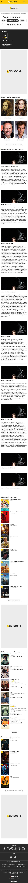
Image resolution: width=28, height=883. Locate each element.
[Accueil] (12, 2)
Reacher (12, 739)
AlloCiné (3, 864)
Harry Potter (12, 549)
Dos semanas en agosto (15, 499)
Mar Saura (21, 116)
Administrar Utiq (15, 872)
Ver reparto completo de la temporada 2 (14, 144)
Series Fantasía (10, 13)
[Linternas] (5, 710)
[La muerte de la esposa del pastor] (5, 659)
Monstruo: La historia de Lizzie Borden (18, 511)
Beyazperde (21, 864)
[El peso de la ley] (5, 723)
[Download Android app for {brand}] (16, 857)
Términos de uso (23, 870)
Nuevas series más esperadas (14, 600)
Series (6, 13)
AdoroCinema (6, 866)
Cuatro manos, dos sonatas (16, 586)
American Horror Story (15, 763)
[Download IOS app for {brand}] (12, 857)
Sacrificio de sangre (14, 679)
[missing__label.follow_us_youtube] (4, 848)
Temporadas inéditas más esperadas (14, 790)
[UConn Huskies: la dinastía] (5, 672)
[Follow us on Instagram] (16, 848)
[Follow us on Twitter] (12, 848)
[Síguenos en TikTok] (19, 848)
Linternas (12, 705)
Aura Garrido (7, 116)
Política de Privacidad (7, 872)
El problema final (14, 536)
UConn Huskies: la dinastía (16, 666)
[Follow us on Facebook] (8, 848)
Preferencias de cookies (14, 873)
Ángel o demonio (17, 13)
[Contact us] (23, 848)
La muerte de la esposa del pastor (17, 654)
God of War (12, 573)
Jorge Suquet (21, 138)
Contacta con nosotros (14, 870)
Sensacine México (19, 866)
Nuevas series (14, 732)
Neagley (12, 524)
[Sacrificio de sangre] (5, 685)
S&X (11, 692)
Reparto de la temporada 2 (10, 97)
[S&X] (5, 698)
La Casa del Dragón (14, 751)
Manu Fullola (7, 138)
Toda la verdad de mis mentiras (17, 561)
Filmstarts (11, 864)
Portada (2, 13)
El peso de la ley (13, 717)
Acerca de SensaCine (5, 870)
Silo (11, 776)
